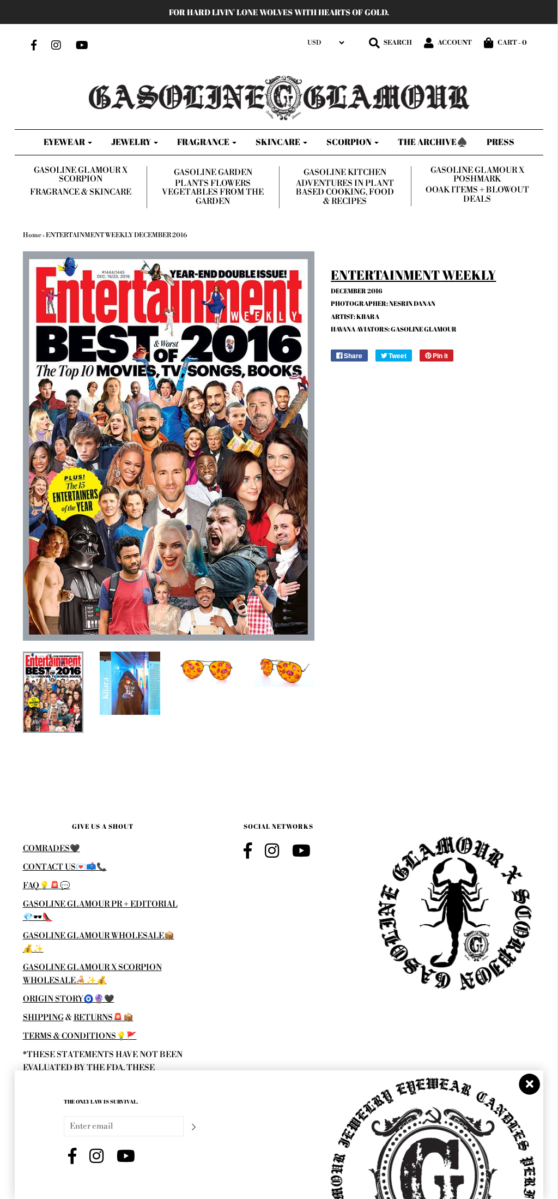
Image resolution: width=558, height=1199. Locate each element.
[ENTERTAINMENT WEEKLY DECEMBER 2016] (53, 692)
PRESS (500, 142)
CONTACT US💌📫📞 (65, 867)
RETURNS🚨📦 (104, 1018)
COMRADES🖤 (51, 848)
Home (32, 235)
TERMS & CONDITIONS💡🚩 (80, 1036)
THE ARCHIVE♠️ (433, 142)
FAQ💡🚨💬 (46, 886)
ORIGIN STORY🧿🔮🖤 (68, 999)
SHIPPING (43, 1018)
